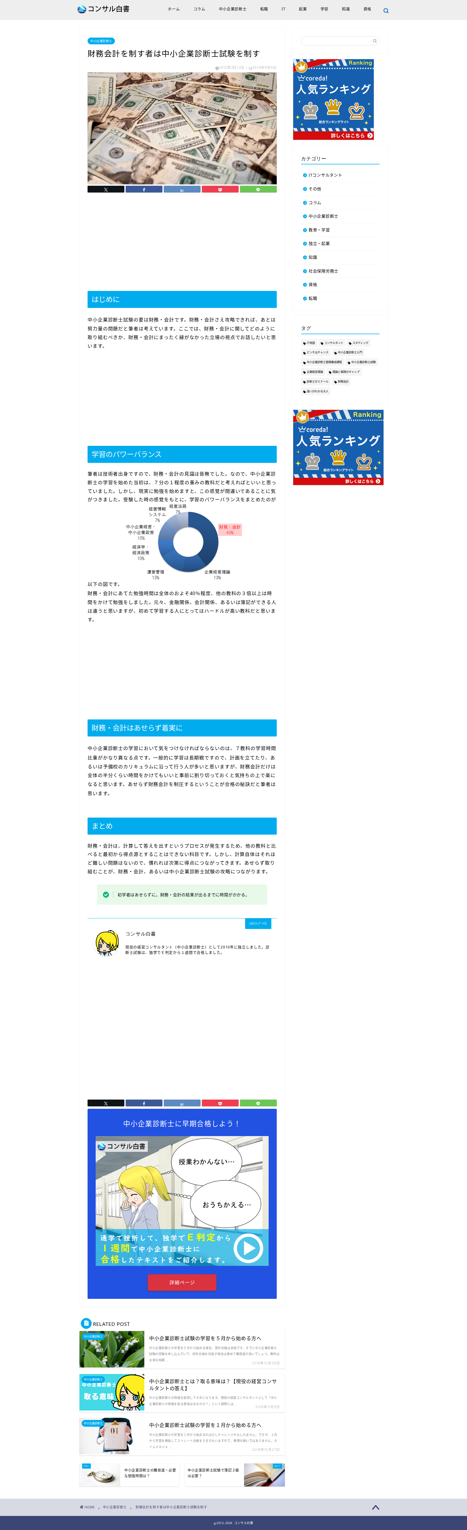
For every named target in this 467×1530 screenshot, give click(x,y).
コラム (199, 8)
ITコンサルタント (325, 175)
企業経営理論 (315, 372)
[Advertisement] (182, 242)
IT (283, 8)
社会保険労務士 (323, 271)
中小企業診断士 (233, 8)
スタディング (360, 343)
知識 (346, 8)
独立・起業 (319, 243)
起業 (303, 8)
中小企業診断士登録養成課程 (324, 362)
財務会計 (343, 381)
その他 (315, 188)
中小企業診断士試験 (363, 362)
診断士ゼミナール (317, 381)
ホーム (174, 8)
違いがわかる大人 (317, 391)
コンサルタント (333, 343)
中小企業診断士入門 (350, 352)
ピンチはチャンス (317, 352)
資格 (367, 8)
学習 (324, 8)
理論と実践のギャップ (345, 372)
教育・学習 (319, 230)
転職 (264, 8)
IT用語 (311, 343)
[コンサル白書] (104, 13)
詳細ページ (182, 1282)
